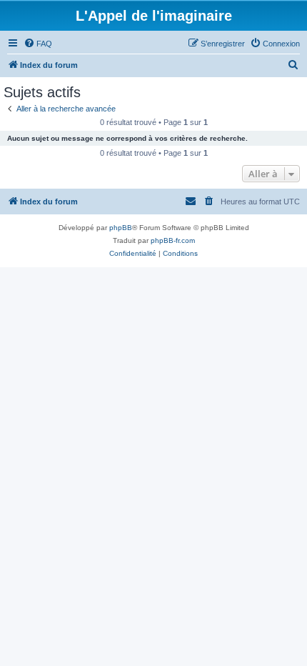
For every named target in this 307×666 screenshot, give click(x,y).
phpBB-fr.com (173, 240)
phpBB (120, 228)
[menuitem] (38, 43)
